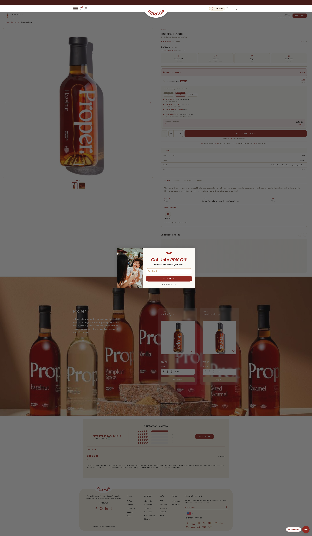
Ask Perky (295, 529)
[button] (75, 8)
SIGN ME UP (169, 278)
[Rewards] (85, 8)
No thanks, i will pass (169, 284)
